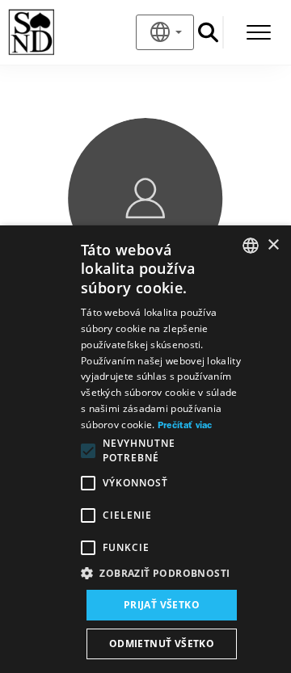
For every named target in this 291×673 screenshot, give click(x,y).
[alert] (145, 449)
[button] (161, 573)
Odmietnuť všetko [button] (161, 643)
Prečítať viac (185, 426)
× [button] (273, 245)
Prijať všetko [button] (162, 605)
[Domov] (57, 32)
